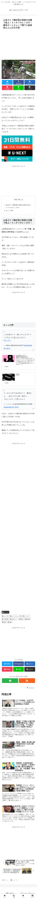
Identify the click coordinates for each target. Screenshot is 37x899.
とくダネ (6, 616)
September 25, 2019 (11, 407)
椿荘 (22, 619)
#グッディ (7, 340)
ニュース (6, 612)
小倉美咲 (6, 619)
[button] (33, 461)
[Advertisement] (18, 44)
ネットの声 (9, 210)
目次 (15, 199)
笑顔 (4, 622)
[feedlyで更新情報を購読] (10, 680)
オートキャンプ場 (16, 616)
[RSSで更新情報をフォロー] (27, 680)
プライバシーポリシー (27, 893)
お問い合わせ (9, 893)
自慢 (10, 622)
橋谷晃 (28, 619)
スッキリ (26, 616)
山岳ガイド (14, 619)
